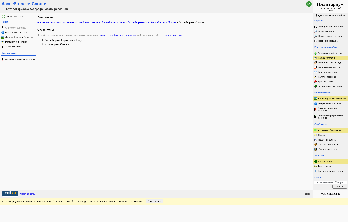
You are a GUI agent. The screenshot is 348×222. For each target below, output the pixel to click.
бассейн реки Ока (138, 22)
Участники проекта (328, 149)
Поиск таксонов (326, 31)
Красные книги (325, 81)
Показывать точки (15, 16)
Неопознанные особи (329, 67)
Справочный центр (328, 144)
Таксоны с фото (13, 46)
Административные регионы (20, 59)
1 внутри (80, 40)
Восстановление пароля (330, 171)
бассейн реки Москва (164, 22)
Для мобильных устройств (331, 15)
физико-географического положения (117, 35)
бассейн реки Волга (114, 22)
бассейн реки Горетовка (59, 40)
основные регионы (48, 22)
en (308, 4)
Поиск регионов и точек (330, 36)
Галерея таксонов (327, 72)
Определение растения (330, 26)
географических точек (171, 35)
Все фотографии (326, 58)
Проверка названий (328, 41)
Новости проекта (327, 140)
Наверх (307, 194)
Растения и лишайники (17, 42)
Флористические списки (330, 86)
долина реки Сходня (57, 44)
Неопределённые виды (330, 62)
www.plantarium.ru (330, 193)
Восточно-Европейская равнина (81, 22)
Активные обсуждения (329, 130)
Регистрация (324, 166)
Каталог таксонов (327, 77)
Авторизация (325, 161)
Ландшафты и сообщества (19, 37)
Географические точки (16, 32)
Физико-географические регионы (330, 116)
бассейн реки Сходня (191, 22)
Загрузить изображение (330, 53)
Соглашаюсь (154, 201)
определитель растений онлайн (330, 6)
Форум (321, 135)
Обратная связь (27, 194)
